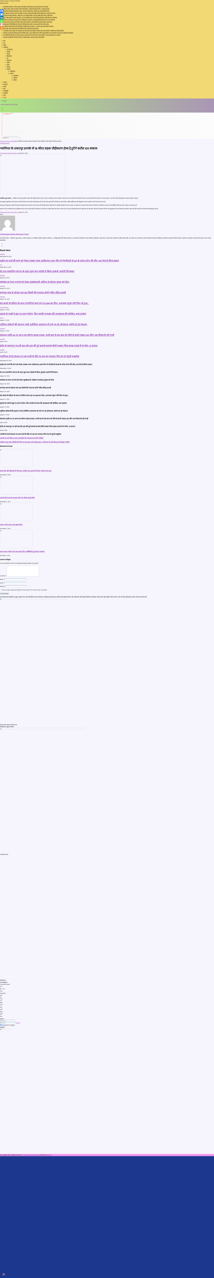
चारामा (8, 52)
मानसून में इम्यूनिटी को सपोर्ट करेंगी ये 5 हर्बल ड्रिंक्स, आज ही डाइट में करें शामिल (23, 37)
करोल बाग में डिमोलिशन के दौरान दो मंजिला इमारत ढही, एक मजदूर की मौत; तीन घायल (26, 24)
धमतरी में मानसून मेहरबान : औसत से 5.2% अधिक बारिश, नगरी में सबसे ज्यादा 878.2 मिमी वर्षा (27, 15)
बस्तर (8, 65)
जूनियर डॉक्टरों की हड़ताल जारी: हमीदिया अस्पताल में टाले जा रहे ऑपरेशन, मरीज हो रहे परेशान (43, 324)
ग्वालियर (15, 141)
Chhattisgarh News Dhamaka (31, 1155)
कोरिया (9, 69)
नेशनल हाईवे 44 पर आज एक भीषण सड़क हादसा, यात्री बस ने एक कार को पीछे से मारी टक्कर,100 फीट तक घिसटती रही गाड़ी (57, 335)
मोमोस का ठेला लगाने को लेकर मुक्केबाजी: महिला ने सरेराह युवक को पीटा (34, 282)
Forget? (18, 1023)
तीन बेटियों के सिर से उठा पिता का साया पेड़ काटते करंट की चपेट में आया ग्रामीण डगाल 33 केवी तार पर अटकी (31, 35)
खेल (4, 89)
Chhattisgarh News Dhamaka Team (10, 153)
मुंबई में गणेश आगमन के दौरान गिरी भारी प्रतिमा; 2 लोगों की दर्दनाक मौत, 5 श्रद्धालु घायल (26, 9)
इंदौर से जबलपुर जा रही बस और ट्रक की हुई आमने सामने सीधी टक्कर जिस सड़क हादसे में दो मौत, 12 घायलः (49, 345)
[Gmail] (1, 24)
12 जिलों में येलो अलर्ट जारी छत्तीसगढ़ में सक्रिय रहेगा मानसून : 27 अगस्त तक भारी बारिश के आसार (28, 26)
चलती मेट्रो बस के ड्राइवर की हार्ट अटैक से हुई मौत (17, 498)
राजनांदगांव (10, 49)
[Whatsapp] (1, 21)
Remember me (6, 1025)
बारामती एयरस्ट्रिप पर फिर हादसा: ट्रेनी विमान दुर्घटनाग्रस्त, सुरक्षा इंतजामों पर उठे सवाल (25, 7)
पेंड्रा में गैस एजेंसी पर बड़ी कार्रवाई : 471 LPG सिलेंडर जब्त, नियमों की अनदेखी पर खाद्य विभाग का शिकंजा (30, 18)
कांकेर (8, 62)
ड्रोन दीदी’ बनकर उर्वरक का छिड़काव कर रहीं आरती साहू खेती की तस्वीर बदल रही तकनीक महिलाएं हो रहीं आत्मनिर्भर (33, 31)
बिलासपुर (9, 56)
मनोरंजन (5, 84)
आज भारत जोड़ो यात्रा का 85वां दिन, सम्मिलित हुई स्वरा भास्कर (22, 552)
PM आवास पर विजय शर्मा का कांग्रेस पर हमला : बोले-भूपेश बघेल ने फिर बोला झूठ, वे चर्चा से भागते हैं (29, 13)
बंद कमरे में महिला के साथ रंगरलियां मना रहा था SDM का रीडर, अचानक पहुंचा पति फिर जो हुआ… (44, 303)
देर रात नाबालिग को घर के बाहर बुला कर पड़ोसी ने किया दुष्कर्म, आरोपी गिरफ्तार (37, 271)
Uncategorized (8, 141)
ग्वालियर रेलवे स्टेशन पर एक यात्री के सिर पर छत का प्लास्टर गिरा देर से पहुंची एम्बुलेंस (39, 356)
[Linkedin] (1, 17)
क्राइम (4, 86)
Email (2, 583)
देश (4, 43)
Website (2, 586)
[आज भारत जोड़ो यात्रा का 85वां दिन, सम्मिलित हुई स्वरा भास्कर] (16, 548)
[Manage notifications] (3, 1274)
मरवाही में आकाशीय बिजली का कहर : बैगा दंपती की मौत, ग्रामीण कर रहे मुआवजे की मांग (26, 11)
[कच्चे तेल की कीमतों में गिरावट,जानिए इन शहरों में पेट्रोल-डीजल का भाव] (16, 467)
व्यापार (5, 82)
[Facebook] (1, 11)
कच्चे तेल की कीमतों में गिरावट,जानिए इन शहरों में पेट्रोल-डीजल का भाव (25, 471)
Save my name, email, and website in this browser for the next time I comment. (24, 590)
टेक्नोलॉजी (5, 91)
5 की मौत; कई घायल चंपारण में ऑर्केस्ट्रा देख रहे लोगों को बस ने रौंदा (21, 28)
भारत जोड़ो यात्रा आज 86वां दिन (11, 525)
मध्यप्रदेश (7, 143)
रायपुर (8, 54)
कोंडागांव (9, 60)
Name (2, 579)
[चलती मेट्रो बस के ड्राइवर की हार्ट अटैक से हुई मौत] (16, 494)
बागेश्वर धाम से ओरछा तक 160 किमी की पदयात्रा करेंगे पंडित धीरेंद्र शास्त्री (33, 292)
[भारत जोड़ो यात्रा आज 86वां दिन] (16, 521)
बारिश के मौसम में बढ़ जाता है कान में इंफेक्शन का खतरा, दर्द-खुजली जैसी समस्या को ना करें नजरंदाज (29, 20)
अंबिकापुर (12, 71)
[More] (1, 27)
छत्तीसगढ (5, 47)
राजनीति (5, 93)
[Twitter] (1, 14)
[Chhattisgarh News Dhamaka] (9, 104)
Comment (3, 576)
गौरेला (15, 80)
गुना (1, 265)
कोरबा (8, 67)
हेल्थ (4, 95)
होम (4, 41)
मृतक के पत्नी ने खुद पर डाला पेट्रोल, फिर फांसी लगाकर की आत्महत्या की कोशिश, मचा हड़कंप (43, 314)
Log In (12, 1025)
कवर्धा (11, 73)
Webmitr (49, 1155)
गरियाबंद (15, 76)
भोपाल (1, 318)
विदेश (4, 45)
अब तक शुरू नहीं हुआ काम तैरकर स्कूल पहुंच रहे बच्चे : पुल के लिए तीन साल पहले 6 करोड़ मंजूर (27, 22)
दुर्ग (7, 58)
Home (1, 141)
